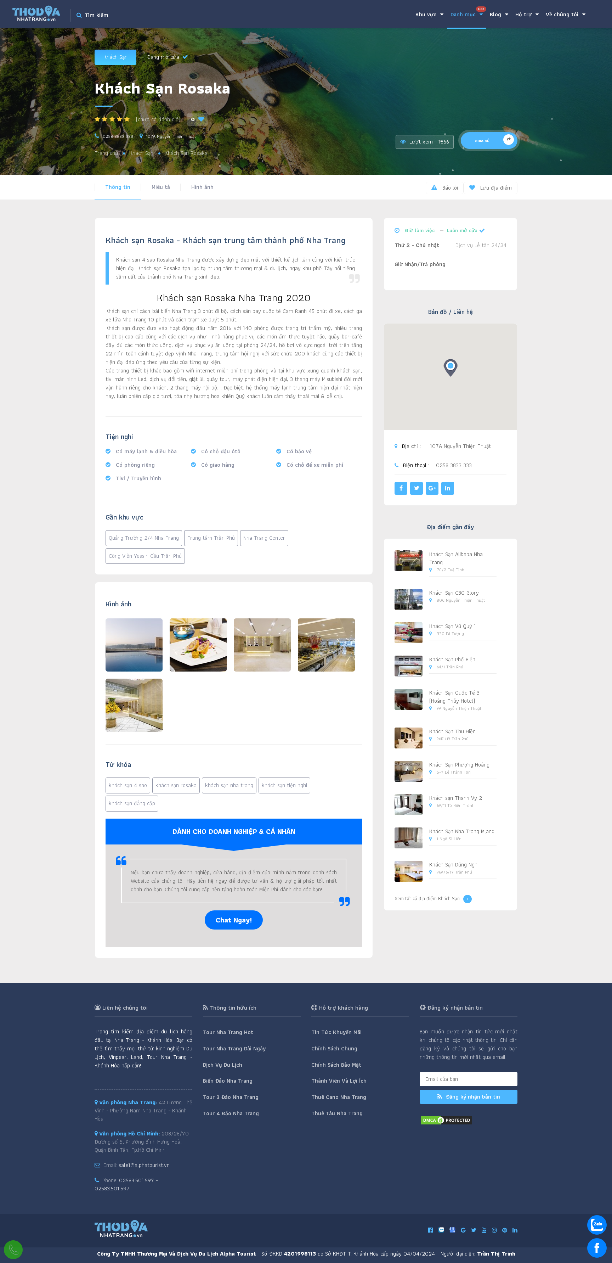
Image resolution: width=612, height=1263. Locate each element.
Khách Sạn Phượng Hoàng (459, 764)
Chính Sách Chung (334, 1048)
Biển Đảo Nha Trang (228, 1080)
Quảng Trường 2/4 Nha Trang (144, 537)
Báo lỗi (449, 187)
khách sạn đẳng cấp (132, 803)
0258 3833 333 (118, 136)
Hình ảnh (202, 187)
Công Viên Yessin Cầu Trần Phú (145, 555)
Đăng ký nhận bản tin (472, 1096)
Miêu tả (161, 187)
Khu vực (426, 14)
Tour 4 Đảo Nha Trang (231, 1113)
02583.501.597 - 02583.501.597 (126, 1184)
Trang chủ (106, 153)
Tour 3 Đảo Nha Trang (231, 1097)
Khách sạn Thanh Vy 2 (455, 797)
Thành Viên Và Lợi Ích (339, 1080)
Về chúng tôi (563, 14)
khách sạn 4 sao (128, 785)
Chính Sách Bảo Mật (336, 1064)
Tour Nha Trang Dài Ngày (234, 1048)
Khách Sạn (115, 56)
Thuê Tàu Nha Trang (337, 1113)
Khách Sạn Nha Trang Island (461, 831)
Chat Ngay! (234, 920)
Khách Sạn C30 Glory (454, 592)
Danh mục (467, 12)
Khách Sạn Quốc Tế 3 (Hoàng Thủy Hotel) (454, 696)
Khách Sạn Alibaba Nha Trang (456, 558)
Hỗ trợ (524, 14)
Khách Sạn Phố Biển (452, 659)
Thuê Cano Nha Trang (338, 1097)
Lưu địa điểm (495, 187)
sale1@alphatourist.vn (144, 1165)
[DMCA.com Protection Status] (446, 1119)
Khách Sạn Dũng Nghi (453, 864)
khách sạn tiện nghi (284, 785)
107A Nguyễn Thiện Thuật (171, 136)
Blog (496, 14)
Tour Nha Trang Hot (228, 1032)
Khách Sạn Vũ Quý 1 (452, 626)
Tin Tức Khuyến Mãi (336, 1032)
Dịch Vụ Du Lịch (222, 1064)
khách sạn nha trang (229, 785)
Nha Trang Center (264, 537)
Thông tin (117, 187)
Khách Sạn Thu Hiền (452, 731)
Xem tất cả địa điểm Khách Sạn (427, 898)
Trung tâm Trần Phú (211, 537)
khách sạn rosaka (176, 785)
